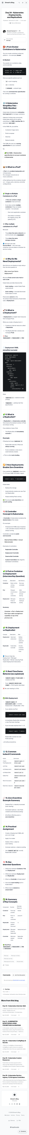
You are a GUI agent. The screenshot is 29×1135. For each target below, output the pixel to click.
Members (7, 1115)
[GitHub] (14, 1104)
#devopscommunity (9, 962)
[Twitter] (9, 1104)
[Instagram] (12, 1104)
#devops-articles (15, 956)
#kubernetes (20, 962)
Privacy (18, 1115)
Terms (22, 1115)
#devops (6, 956)
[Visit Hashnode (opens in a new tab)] (14, 1127)
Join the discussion (20, 975)
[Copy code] (24, 69)
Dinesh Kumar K (12, 31)
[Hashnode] (19, 1104)
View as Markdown (16, 23)
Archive (13, 1115)
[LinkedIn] (19, 31)
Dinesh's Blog (9, 3)
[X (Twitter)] (18, 31)
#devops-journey (8, 959)
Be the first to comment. (19, 980)
